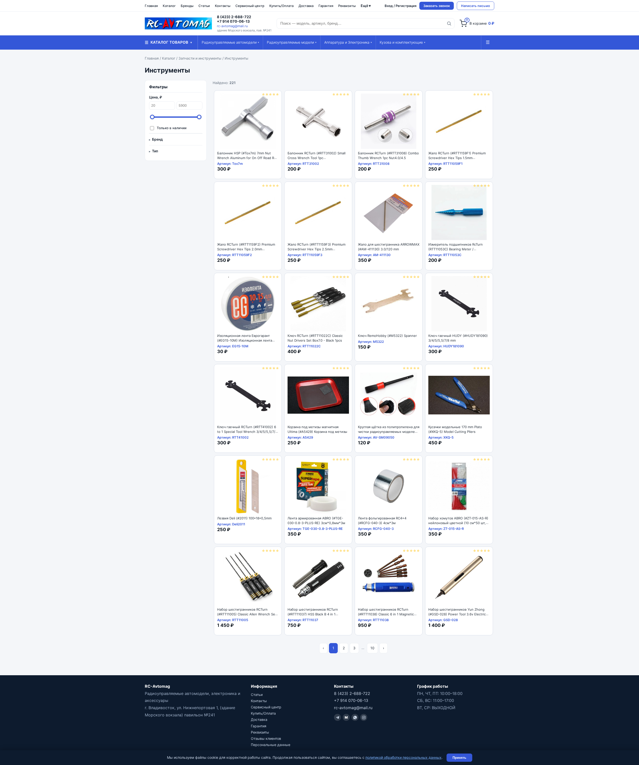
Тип (155, 151)
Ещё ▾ (366, 5)
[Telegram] (337, 717)
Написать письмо (475, 6)
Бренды (187, 6)
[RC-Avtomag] (178, 23)
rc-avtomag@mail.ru (232, 26)
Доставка (306, 6)
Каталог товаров (168, 42)
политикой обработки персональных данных (403, 757)
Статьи (204, 6)
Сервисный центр (249, 6)
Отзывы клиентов (266, 738)
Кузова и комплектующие (402, 42)
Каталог (169, 6)
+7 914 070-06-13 (233, 21)
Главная (151, 6)
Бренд (157, 139)
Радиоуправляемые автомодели (230, 42)
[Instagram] (363, 717)
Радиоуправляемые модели (292, 42)
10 (372, 648)
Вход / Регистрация (400, 6)
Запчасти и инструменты (199, 58)
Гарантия (326, 6)
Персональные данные (270, 745)
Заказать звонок (436, 6)
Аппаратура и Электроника (348, 42)
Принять (459, 758)
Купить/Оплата (281, 6)
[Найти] (449, 23)
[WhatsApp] (354, 717)
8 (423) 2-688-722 (234, 17)
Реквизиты (347, 6)
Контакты (222, 6)
